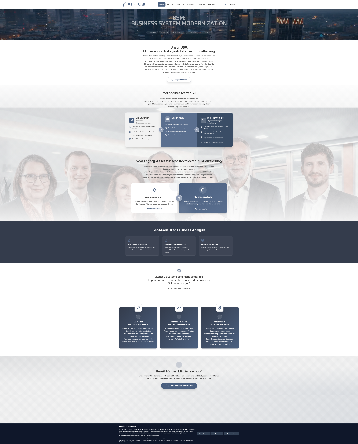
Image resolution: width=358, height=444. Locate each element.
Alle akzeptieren (231, 434)
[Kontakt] (225, 4)
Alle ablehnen (203, 434)
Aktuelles (211, 4)
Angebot (190, 4)
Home (161, 4)
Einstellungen (217, 434)
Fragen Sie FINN (181, 79)
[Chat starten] (220, 4)
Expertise (201, 4)
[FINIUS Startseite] (133, 4)
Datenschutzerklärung (152, 435)
